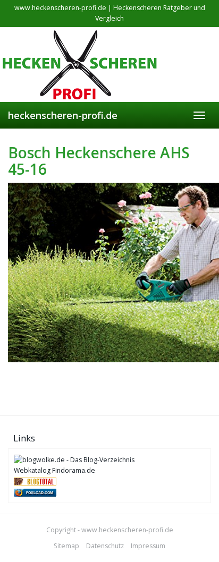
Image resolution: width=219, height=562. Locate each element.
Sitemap (66, 545)
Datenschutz (105, 545)
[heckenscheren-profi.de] (109, 65)
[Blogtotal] (35, 481)
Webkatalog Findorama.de (54, 470)
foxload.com (39, 493)
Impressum (148, 545)
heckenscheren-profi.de (62, 115)
